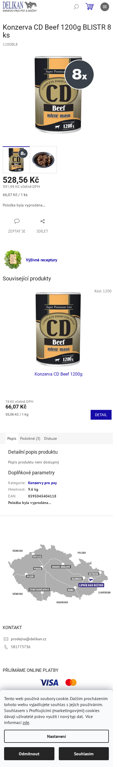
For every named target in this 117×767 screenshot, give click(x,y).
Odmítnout (29, 753)
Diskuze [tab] (50, 438)
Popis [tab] (11, 438)
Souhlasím (84, 753)
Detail (101, 415)
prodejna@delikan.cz (28, 638)
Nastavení (56, 736)
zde (26, 722)
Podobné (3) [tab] (30, 438)
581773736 (20, 646)
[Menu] (104, 6)
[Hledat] (76, 6)
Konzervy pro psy (42, 482)
